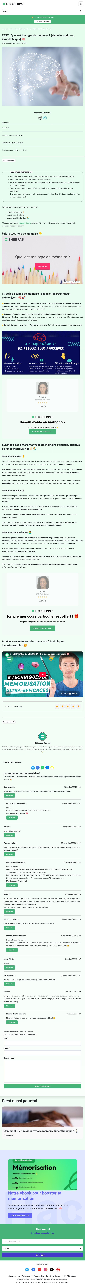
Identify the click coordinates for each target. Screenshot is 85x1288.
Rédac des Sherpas (42, 743)
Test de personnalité (8, 160)
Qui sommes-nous (13, 1276)
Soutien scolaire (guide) (59, 1279)
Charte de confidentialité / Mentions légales (33, 1282)
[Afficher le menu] (80, 3)
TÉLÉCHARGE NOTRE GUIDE (20, 1215)
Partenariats (26, 1276)
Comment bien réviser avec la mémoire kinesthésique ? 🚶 (41, 1131)
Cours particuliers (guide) (40, 1279)
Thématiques (71, 1276)
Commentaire (9, 1058)
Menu (5, 11)
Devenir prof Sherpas (53, 1276)
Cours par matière (23, 1279)
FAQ (64, 1276)
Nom (6, 1039)
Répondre (9, 795)
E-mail (7, 1048)
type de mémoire (25, 223)
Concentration (9, 1135)
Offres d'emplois (38, 1276)
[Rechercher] (81, 11)
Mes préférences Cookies (59, 1282)
